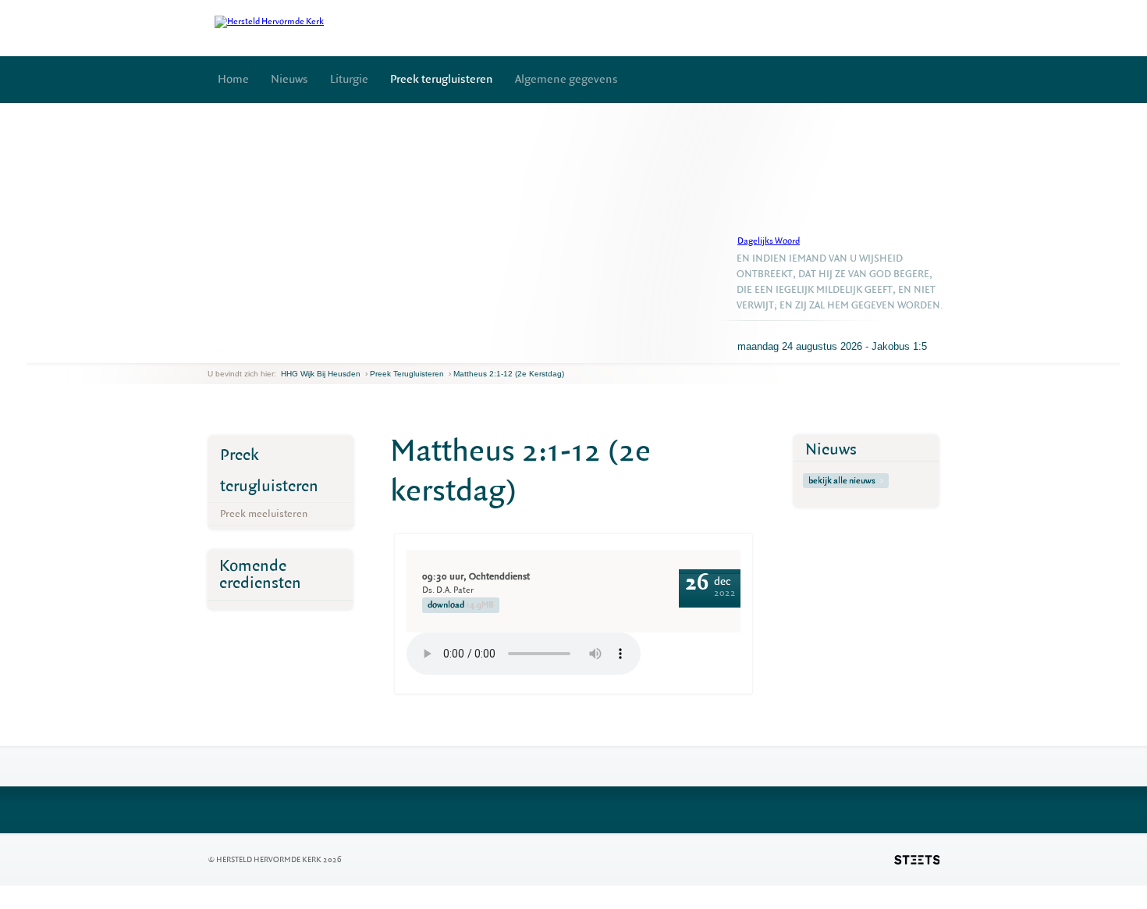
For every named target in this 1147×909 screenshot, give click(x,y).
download (461, 605)
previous (211, 351)
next (230, 351)
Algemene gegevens (566, 79)
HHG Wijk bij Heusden (320, 373)
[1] (221, 351)
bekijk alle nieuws (841, 481)
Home (233, 79)
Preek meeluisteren (263, 513)
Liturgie (349, 79)
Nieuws (289, 79)
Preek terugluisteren (441, 79)
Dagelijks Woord (768, 241)
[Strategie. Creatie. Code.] (916, 859)
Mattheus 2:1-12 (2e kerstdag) (508, 373)
